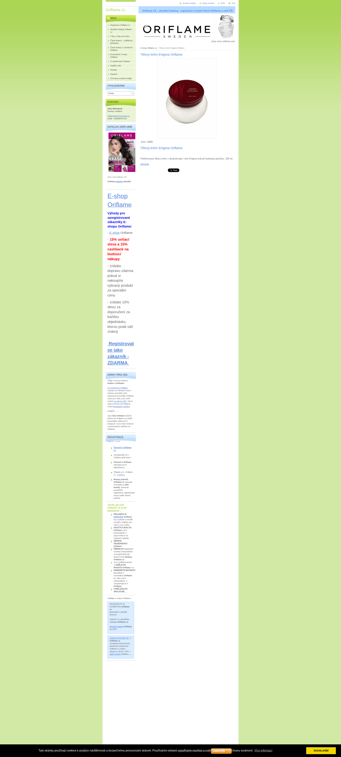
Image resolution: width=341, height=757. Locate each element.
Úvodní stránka (189, 3)
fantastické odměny (121, 406)
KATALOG (118, 517)
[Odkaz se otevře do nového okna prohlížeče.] (186, 138)
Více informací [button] (263, 750)
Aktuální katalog (116, 626)
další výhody (115, 654)
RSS (223, 3)
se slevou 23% (120, 401)
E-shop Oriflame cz (149, 48)
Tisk (233, 3)
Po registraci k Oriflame (117, 388)
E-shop (114, 233)
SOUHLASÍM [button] (321, 750)
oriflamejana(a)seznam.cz (118, 116)
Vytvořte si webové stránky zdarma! (191, 751)
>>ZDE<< (121, 475)
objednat (144, 164)
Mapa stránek (208, 3)
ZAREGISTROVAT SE (119, 638)
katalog (119, 181)
